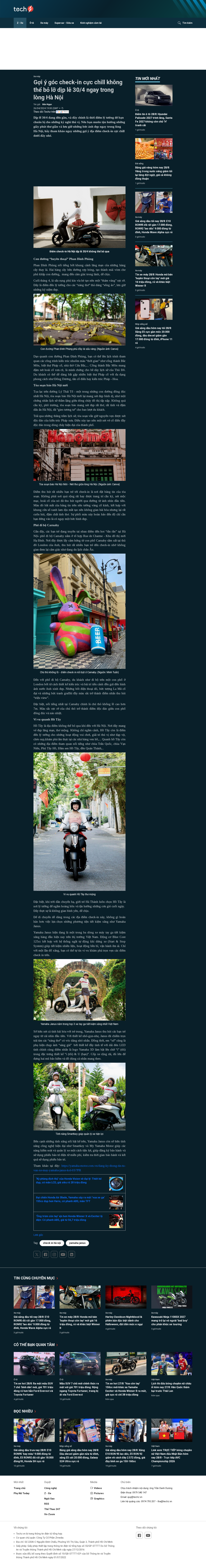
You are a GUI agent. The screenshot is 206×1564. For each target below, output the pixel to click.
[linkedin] (71, 1254)
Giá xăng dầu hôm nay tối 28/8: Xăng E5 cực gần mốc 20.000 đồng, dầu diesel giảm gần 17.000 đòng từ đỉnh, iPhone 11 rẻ (153, 335)
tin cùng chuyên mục (35, 1278)
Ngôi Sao (49, 1498)
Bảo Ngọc (47, 104)
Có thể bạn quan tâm (35, 1345)
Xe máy (44, 23)
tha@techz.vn (165, 1501)
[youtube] (63, 1254)
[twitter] (36, 1254)
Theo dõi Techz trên (44, 111)
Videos (98, 1488)
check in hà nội (52, 1243)
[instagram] (54, 1254)
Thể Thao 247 (52, 1509)
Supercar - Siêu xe (64, 23)
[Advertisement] (79, 163)
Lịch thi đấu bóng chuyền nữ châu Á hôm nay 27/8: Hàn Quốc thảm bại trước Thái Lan (171, 1387)
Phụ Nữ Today (21, 1493)
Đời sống (139, 163)
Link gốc (38, 1234)
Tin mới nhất (147, 78)
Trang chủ (19, 1488)
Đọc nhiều (24, 1411)
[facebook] (45, 1254)
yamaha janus (77, 1243)
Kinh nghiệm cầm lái (91, 23)
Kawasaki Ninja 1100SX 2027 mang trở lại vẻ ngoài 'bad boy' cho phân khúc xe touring (169, 1320)
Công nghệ (50, 1488)
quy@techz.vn (134, 1497)
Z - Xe (20, 23)
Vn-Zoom (49, 1514)
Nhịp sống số (141, 324)
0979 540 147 (139, 1492)
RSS (46, 1503)
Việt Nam (155, 1379)
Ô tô (32, 23)
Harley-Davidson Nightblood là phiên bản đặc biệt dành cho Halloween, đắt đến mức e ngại (124, 1320)
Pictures (99, 1493)
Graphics (99, 1498)
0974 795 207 (148, 1501)
